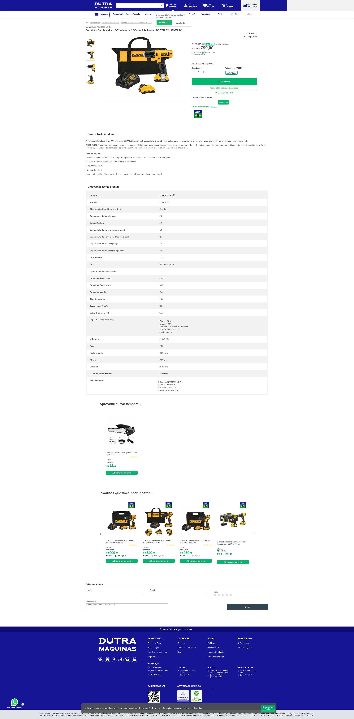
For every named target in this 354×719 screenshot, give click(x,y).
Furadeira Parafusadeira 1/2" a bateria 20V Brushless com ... (195, 542)
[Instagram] (107, 660)
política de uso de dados (191, 708)
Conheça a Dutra (154, 643)
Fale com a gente (245, 648)
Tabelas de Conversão (187, 648)
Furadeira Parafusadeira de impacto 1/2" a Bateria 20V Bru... (120, 542)
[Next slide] (254, 534)
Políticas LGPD (214, 648)
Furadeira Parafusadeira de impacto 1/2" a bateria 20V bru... (157, 542)
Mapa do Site (153, 657)
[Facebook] (114, 660)
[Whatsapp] (100, 660)
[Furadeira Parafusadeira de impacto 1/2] (121, 535)
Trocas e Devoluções (216, 652)
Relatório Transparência (157, 652)
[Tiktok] (121, 660)
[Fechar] (22, 704)
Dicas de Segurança (216, 657)
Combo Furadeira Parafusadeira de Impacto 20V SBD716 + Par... (231, 543)
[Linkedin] (134, 660)
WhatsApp (244, 643)
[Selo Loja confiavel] (183, 696)
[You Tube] (127, 660)
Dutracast (181, 643)
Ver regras (214, 107)
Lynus (108, 460)
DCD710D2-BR (103, 27)
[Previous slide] (100, 534)
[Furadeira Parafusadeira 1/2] (195, 535)
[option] (142, 66)
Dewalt (89, 27)
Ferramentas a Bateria (110, 23)
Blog (179, 652)
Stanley (220, 549)
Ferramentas (95, 23)
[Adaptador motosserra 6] (121, 445)
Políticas (211, 643)
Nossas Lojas (153, 648)
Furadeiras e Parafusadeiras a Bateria (136, 23)
